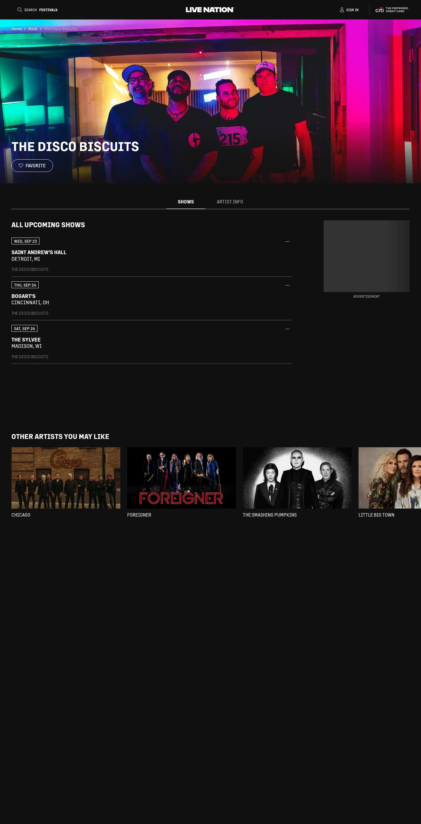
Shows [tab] (186, 202)
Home (16, 28)
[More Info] (288, 242)
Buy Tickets (254, 255)
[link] (151, 255)
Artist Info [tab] (230, 202)
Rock (33, 28)
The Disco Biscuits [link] (60, 28)
